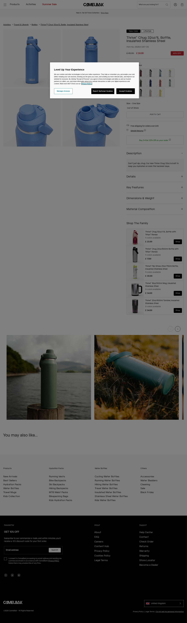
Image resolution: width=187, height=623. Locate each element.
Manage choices (63, 91)
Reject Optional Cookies (103, 91)
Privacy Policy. (87, 83)
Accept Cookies (125, 91)
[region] (94, 80)
